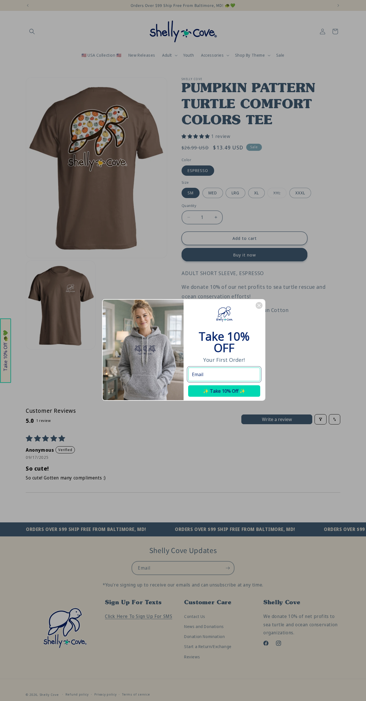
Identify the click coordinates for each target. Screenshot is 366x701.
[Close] (259, 305)
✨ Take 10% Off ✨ (224, 391)
